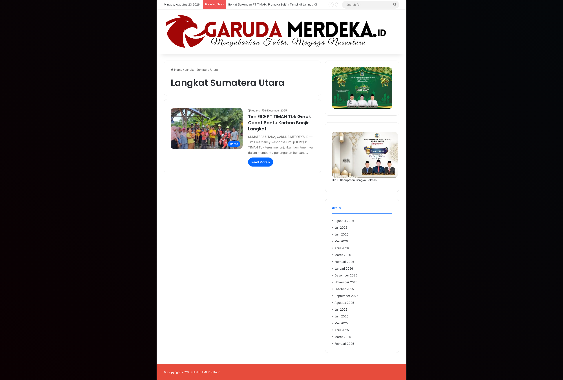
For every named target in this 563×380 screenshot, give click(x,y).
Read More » (260, 162)
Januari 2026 (344, 268)
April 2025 (342, 330)
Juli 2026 (341, 227)
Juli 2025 (341, 309)
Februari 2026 (344, 261)
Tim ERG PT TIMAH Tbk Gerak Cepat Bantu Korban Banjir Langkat (279, 122)
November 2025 (346, 282)
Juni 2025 (341, 316)
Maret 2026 (343, 255)
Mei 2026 (341, 241)
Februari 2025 (344, 343)
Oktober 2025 (344, 289)
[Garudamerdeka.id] (281, 32)
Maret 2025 (343, 337)
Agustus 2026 (344, 220)
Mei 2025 (341, 323)
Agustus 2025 (344, 302)
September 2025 (346, 296)
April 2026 (342, 248)
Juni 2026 (342, 234)
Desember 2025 (346, 275)
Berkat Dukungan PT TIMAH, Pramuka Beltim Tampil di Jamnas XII (272, 4)
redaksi (255, 110)
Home (177, 69)
